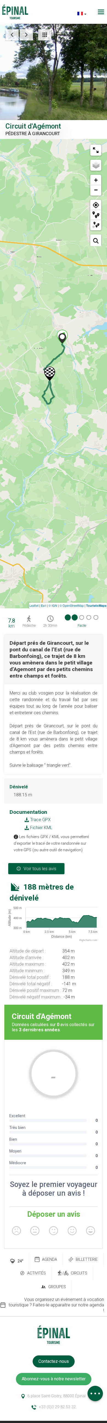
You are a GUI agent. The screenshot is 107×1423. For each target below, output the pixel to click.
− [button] (96, 190)
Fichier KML (40, 827)
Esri (43, 605)
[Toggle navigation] (101, 12)
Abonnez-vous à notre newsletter (54, 1378)
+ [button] (96, 180)
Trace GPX (40, 819)
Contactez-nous (53, 1361)
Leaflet (33, 605)
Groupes (57, 1287)
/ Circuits (74, 1273)
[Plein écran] (96, 150)
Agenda (49, 1259)
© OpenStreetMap (72, 605)
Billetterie (87, 1259)
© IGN (53, 605)
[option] (53, 1305)
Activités (36, 1273)
